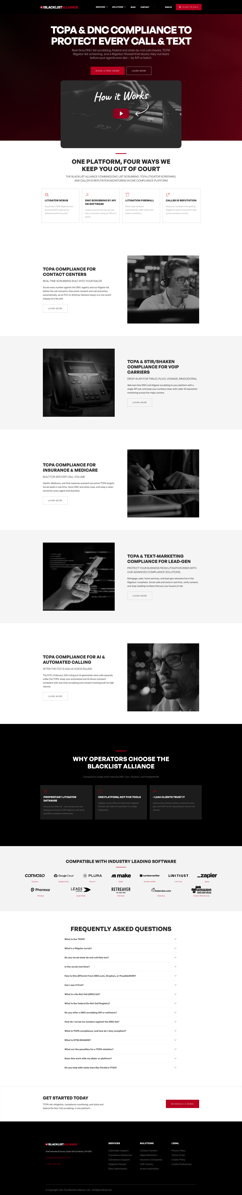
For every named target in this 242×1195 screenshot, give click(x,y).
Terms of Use (178, 1155)
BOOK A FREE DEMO (108, 71)
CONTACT (145, 7)
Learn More (55, 308)
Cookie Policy (178, 1159)
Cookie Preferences (182, 1164)
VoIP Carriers (146, 1164)
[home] (59, 7)
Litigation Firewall (117, 1164)
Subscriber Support (118, 1150)
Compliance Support (119, 1159)
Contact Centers (148, 1150)
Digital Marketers (148, 1155)
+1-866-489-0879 (53, 1164)
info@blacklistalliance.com (58, 1157)
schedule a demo (182, 1104)
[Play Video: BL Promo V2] (121, 113)
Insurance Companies (151, 1159)
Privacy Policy (179, 1150)
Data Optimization (117, 1168)
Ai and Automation (149, 1168)
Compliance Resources (120, 1155)
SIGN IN (168, 7)
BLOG (133, 7)
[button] (102, 7)
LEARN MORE (139, 71)
